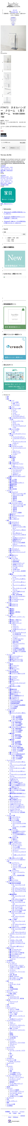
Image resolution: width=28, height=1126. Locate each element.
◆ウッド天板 (13, 479)
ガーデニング (10, 1097)
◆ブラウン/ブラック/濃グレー (18, 727)
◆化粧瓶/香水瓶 (14, 672)
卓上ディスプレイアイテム (14, 881)
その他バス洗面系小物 (18, 649)
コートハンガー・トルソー (17, 965)
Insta (13, 24)
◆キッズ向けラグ (14, 519)
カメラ (8, 1006)
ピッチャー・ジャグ (15, 1079)
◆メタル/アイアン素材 (16, 911)
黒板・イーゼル (14, 1028)
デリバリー (13, 19)
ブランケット (13, 1044)
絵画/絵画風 (16, 561)
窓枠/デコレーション (18, 466)
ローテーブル (16, 424)
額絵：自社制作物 (17, 594)
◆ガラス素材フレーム (16, 788)
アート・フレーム (11, 556)
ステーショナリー (11, 1008)
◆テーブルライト (14, 523)
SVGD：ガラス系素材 (18, 749)
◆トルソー (13, 455)
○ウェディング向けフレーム (17, 807)
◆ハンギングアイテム (16, 843)
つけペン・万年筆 (14, 1009)
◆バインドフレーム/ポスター (17, 596)
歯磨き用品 (16, 642)
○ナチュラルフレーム (15, 801)
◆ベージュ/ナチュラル (16, 720)
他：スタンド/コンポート (19, 932)
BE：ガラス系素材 (17, 724)
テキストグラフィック (18, 563)
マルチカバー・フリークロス (17, 1042)
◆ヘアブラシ (13, 678)
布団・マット (16, 403)
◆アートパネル (14, 558)
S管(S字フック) (17, 474)
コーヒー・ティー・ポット (17, 1077)
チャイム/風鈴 (16, 847)
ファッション (10, 1049)
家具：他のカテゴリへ (7, 203)
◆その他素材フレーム (16, 799)
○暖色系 (15, 509)
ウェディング (10, 1063)
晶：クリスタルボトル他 (19, 910)
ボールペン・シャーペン (16, 1011)
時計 (8, 607)
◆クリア (12, 711)
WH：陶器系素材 (17, 717)
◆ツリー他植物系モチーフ (17, 695)
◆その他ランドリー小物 (16, 660)
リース (11, 1069)
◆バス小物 (13, 631)
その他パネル (16, 569)
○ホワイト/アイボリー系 (19, 504)
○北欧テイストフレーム (16, 810)
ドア (14, 465)
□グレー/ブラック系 (18, 495)
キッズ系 (15, 567)
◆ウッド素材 (13, 919)
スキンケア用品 (17, 640)
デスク (14, 422)
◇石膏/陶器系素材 (14, 703)
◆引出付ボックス (14, 955)
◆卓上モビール (14, 605)
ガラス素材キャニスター (19, 831)
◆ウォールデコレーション (17, 599)
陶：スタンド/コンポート (19, 899)
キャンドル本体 (17, 821)
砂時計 (11, 1033)
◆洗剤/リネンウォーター (16, 659)
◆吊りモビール (14, 604)
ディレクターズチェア (18, 416)
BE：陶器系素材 (17, 722)
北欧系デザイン (17, 525)
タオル (14, 624)
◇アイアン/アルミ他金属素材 (17, 705)
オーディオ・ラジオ (15, 984)
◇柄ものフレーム (14, 780)
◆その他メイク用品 (15, 686)
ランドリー (10, 654)
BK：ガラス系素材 (18, 730)
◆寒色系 (12, 733)
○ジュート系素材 (17, 512)
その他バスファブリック (19, 629)
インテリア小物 (11, 815)
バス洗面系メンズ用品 (18, 648)
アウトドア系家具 (14, 1090)
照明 (8, 520)
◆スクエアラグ (14, 492)
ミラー (8, 662)
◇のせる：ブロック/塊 (16, 940)
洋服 (11, 1056)
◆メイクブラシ (14, 676)
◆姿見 (11, 664)
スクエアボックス (14, 996)
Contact (13, 23)
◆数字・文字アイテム (16, 842)
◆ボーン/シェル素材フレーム (17, 784)
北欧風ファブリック (18, 564)
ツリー (11, 1067)
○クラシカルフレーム (15, 802)
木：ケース (16, 925)
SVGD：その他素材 (18, 750)
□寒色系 (15, 496)
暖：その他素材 (17, 741)
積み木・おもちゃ (14, 976)
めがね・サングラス (15, 1061)
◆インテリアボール (15, 817)
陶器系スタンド (17, 541)
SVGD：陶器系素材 (18, 747)
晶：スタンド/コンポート (19, 905)
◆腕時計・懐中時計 (15, 612)
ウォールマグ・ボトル (16, 1093)
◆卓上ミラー (13, 667)
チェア (14, 410)
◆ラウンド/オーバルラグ (16, 503)
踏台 (14, 460)
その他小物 (13, 1037)
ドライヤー (16, 646)
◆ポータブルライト (15, 550)
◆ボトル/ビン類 (14, 837)
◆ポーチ (12, 681)
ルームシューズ (11, 1047)
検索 (5, 232)
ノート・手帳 (13, 1014)
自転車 (8, 1086)
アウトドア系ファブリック (17, 1091)
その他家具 (10, 960)
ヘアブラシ (16, 645)
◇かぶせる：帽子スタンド (17, 946)
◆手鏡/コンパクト (14, 668)
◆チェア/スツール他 (15, 408)
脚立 (14, 459)
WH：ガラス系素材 (18, 719)
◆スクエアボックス (15, 951)
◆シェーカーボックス (16, 949)
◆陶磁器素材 (13, 894)
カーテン (12, 1045)
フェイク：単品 (17, 866)
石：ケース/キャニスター (19, 889)
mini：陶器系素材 (17, 755)
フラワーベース (11, 709)
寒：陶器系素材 (17, 735)
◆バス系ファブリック (16, 623)
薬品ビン (15, 839)
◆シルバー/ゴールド (15, 746)
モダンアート (16, 560)
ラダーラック (16, 451)
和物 (8, 1102)
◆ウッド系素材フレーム (16, 782)
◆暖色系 (12, 739)
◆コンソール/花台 (14, 429)
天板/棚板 (9, 477)
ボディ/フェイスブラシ (19, 643)
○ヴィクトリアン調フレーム (17, 806)
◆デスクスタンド (14, 548)
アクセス (13, 20)
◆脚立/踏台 (13, 457)
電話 (11, 985)
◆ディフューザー (14, 818)
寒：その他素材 (17, 738)
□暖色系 (15, 498)
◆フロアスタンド (14, 522)
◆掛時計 (12, 608)
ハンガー (15, 454)
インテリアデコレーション (14, 1020)
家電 (8, 981)
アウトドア (10, 1088)
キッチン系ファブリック (16, 1083)
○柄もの (15, 511)
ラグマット (10, 490)
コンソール (16, 430)
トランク (12, 1003)
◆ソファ (12, 407)
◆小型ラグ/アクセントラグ (17, 515)
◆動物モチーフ (14, 694)
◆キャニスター (14, 829)
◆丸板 (11, 487)
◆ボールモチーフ (14, 690)
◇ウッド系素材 (14, 706)
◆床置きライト (14, 555)
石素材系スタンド (17, 539)
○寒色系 (15, 507)
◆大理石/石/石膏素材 (15, 883)
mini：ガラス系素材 (18, 757)
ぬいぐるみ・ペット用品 (16, 978)
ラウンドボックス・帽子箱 (17, 998)
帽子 (11, 1053)
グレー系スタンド (17, 533)
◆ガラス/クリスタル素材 (16, 900)
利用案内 (13, 17)
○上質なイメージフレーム (16, 804)
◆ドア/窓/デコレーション (16, 463)
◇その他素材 (13, 708)
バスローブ (16, 627)
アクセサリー (10, 1058)
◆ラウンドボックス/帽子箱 (17, 952)
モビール (9, 602)
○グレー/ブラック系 (18, 506)
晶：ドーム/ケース (17, 907)
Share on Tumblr (4, 136)
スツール (15, 411)
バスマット (16, 626)
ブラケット (16, 473)
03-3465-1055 (14, 12)
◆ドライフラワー (14, 870)
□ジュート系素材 (17, 501)
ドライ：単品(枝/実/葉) (19, 875)
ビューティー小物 (11, 670)
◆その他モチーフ (14, 698)
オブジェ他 (10, 990)
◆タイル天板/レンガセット (17, 482)
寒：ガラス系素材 (17, 736)
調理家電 (12, 1082)
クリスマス (10, 1066)
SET (8, 397)
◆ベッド (12, 400)
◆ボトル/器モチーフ (15, 692)
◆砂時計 (12, 613)
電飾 (11, 1071)
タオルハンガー (17, 452)
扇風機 (11, 987)
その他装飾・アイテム (16, 1074)
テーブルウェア (14, 1080)
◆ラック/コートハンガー (16, 446)
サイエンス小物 (11, 1104)
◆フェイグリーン (14, 862)
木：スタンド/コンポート (19, 924)
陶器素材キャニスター (18, 832)
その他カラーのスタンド (19, 537)
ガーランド (16, 850)
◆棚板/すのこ (13, 485)
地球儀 (11, 1034)
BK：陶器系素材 (17, 728)
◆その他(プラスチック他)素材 (18, 927)
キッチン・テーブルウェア (14, 1075)
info (13, 22)
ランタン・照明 (14, 1094)
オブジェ (9, 687)
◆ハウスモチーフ (14, 697)
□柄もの (15, 500)
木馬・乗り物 (13, 974)
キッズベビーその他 (15, 979)
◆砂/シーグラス (14, 880)
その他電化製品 (14, 989)
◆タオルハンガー (14, 621)
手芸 (8, 1099)
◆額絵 (11, 574)
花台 (14, 432)
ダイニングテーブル (18, 421)
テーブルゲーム (14, 1036)
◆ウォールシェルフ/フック (17, 468)
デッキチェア (16, 414)
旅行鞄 (8, 1000)
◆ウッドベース (14, 752)
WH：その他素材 (17, 716)
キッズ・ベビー (11, 962)
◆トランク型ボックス (16, 954)
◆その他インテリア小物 (16, 858)
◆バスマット (13, 517)
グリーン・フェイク (12, 992)
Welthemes (15, 1117)
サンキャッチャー (17, 845)
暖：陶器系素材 (17, 743)
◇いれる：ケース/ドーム (16, 941)
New (8, 396)
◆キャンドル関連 (14, 820)
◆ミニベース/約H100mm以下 (17, 754)
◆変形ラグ (13, 514)
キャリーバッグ (14, 1001)
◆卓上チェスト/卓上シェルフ (17, 476)
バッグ (11, 1055)
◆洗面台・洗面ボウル (16, 619)
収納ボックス (10, 948)
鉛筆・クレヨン (14, 1012)
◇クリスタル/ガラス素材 (16, 700)
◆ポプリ (12, 878)
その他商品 (10, 1105)
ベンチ (14, 413)
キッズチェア (13, 963)
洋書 (8, 1004)
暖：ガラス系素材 (17, 744)
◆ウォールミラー (14, 665)
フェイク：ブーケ (17, 864)
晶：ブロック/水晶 (17, 908)
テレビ (11, 982)
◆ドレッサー (13, 444)
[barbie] (13, 7)
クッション (13, 1041)
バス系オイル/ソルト (18, 638)
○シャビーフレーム (15, 809)
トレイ (11, 1022)
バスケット (13, 1023)
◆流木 (11, 877)
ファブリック (10, 1039)
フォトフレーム (11, 760)
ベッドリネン (16, 405)
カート (15, 10)
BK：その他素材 (17, 731)
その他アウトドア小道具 (16, 1096)
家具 (8, 399)
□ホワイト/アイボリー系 (19, 493)
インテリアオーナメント (19, 848)
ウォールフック (17, 471)
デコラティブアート (18, 566)
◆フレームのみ (14, 601)
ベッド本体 (16, 402)
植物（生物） (13, 993)
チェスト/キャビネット (19, 436)
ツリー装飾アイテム (15, 1072)
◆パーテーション (14, 462)
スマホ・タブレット (12, 1101)
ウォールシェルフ (17, 470)
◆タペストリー (14, 597)
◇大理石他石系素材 (15, 701)
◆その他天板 (13, 489)
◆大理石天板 (13, 481)
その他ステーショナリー (16, 1019)
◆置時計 (12, 610)
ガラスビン (16, 840)
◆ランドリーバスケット (16, 656)
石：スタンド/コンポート (19, 888)
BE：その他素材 (17, 725)
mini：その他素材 (17, 758)
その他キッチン (14, 1085)
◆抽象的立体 (13, 689)
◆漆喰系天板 (13, 484)
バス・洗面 (10, 615)
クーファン (13, 970)
